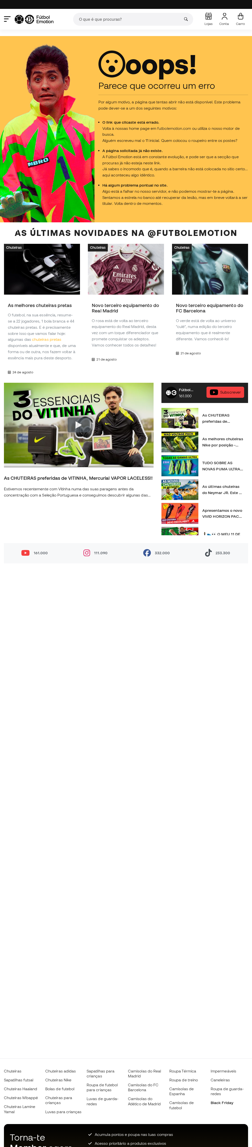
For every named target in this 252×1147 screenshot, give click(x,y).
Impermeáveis (223, 1071)
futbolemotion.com (174, 128)
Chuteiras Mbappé (21, 1097)
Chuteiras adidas (60, 1071)
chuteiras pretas (46, 339)
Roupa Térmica (182, 1071)
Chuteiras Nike (58, 1080)
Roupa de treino (183, 1080)
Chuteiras (14, 247)
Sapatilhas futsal (18, 1080)
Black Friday (222, 1102)
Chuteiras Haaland (20, 1089)
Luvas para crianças (63, 1111)
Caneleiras (220, 1080)
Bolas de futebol (59, 1089)
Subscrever (230, 392)
